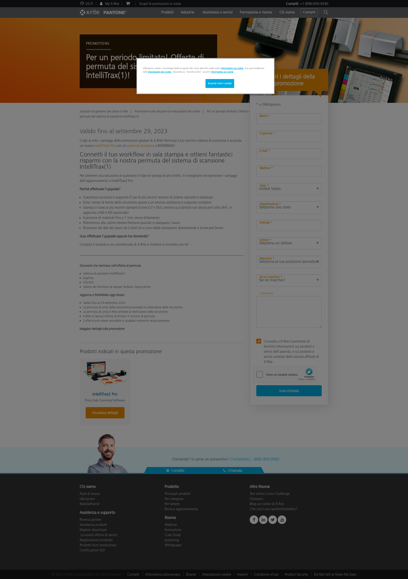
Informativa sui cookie (232, 68)
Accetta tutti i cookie (220, 83)
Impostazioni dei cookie (159, 71)
